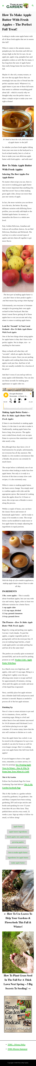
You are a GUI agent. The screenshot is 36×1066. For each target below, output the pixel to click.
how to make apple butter (18, 852)
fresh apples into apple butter (18, 837)
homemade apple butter (18, 847)
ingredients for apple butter (18, 858)
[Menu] (3, 5)
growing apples (18, 842)
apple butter (18, 826)
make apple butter (18, 863)
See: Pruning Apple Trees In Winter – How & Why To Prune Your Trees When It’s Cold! (16, 768)
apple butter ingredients (18, 832)
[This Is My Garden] (17, 5)
